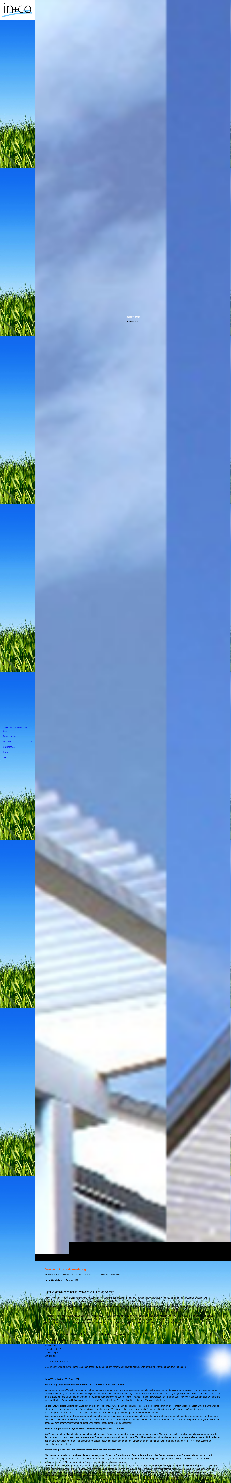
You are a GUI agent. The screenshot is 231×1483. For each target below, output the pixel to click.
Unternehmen (9, 747)
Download (7, 752)
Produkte (7, 741)
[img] (133, 630)
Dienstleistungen (10, 736)
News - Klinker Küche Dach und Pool (17, 729)
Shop (5, 757)
